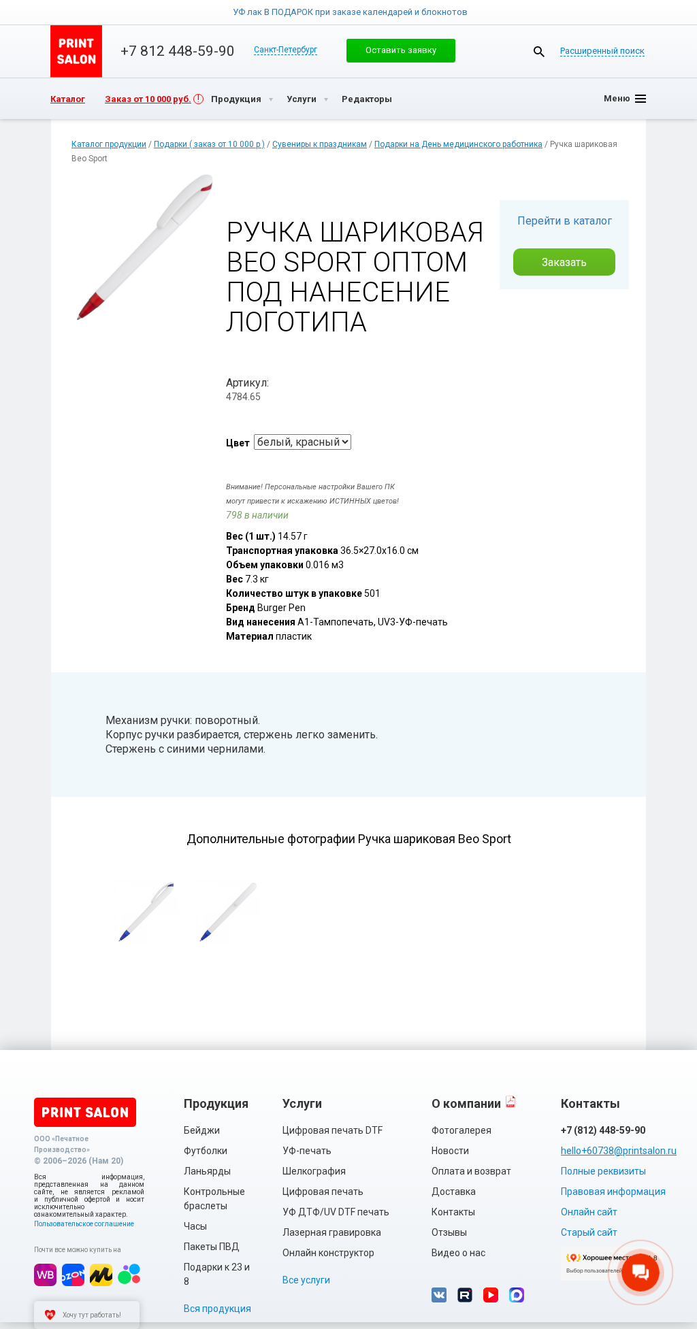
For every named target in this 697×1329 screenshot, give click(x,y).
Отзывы (449, 1232)
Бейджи (202, 1130)
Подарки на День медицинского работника (458, 144)
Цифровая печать (322, 1191)
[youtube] (490, 1294)
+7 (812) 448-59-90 (603, 1130)
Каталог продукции (108, 144)
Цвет (238, 443)
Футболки (205, 1150)
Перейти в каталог (564, 220)
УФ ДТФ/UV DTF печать (335, 1212)
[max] (516, 1294)
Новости (450, 1150)
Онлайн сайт (589, 1212)
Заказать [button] (564, 262)
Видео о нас (458, 1252)
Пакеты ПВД (212, 1246)
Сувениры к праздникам (319, 144)
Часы (195, 1226)
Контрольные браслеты (214, 1198)
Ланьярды (207, 1171)
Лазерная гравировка (331, 1232)
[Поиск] (539, 51)
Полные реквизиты (603, 1171)
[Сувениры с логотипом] (76, 51)
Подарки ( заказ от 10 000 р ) (209, 144)
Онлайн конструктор (328, 1252)
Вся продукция (217, 1308)
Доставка (454, 1191)
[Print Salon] (85, 1112)
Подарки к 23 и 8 (217, 1274)
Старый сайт (589, 1232)
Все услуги (306, 1280)
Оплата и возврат (471, 1171)
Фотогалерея (461, 1130)
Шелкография (314, 1171)
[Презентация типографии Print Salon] (510, 1101)
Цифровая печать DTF (332, 1130)
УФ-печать (306, 1150)
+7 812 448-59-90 (177, 51)
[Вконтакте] (439, 1294)
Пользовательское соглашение (84, 1224)
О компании (466, 1103)
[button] (400, 50)
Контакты (453, 1212)
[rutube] (464, 1294)
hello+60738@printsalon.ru (612, 1150)
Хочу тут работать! (92, 1315)
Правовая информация (613, 1191)
